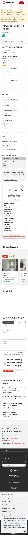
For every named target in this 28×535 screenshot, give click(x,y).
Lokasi (18, 41)
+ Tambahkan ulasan (14, 235)
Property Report (14, 488)
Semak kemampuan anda (17, 354)
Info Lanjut (4, 41)
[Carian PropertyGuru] (25, 465)
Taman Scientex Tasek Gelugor (10, 277)
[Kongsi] (3, 35)
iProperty (14, 470)
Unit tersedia (11, 41)
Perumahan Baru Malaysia (9, 505)
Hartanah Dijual (6, 498)
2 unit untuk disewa (8, 75)
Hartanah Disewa (6, 501)
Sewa (10, 256)
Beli (5, 256)
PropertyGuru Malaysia (8, 494)
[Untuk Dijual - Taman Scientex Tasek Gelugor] (10, 265)
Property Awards (14, 476)
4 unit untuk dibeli (8, 72)
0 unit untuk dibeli (8, 84)
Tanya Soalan (8, 371)
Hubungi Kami (5, 453)
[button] (24, 450)
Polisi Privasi (10, 522)
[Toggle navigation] (25, 3)
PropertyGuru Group (7, 450)
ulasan (17, 200)
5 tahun (7, 326)
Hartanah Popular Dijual (8, 508)
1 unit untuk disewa (8, 88)
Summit (14, 482)
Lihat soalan (20, 371)
